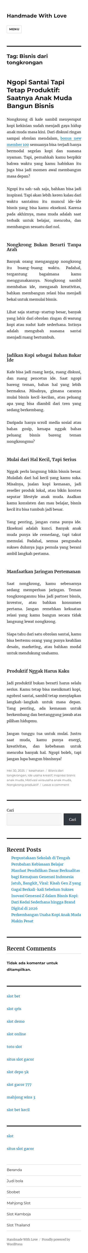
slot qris (14, 1008)
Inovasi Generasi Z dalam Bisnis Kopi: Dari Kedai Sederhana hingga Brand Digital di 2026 (45, 902)
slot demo (16, 1021)
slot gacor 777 (19, 1084)
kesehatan (36, 770)
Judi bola (15, 1181)
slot (10, 1136)
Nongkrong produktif (22, 785)
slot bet (13, 996)
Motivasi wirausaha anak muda (48, 780)
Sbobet (13, 1192)
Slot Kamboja (19, 1214)
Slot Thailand (18, 1225)
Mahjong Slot (19, 1203)
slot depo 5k (18, 1072)
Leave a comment (55, 785)
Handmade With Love (37, 16)
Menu (14, 29)
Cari (10, 810)
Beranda (14, 1170)
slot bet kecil (18, 1110)
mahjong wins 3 (21, 1097)
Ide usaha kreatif (40, 775)
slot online (16, 1034)
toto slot (14, 1046)
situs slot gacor (20, 1059)
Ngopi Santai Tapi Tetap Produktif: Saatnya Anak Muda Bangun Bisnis (39, 94)
